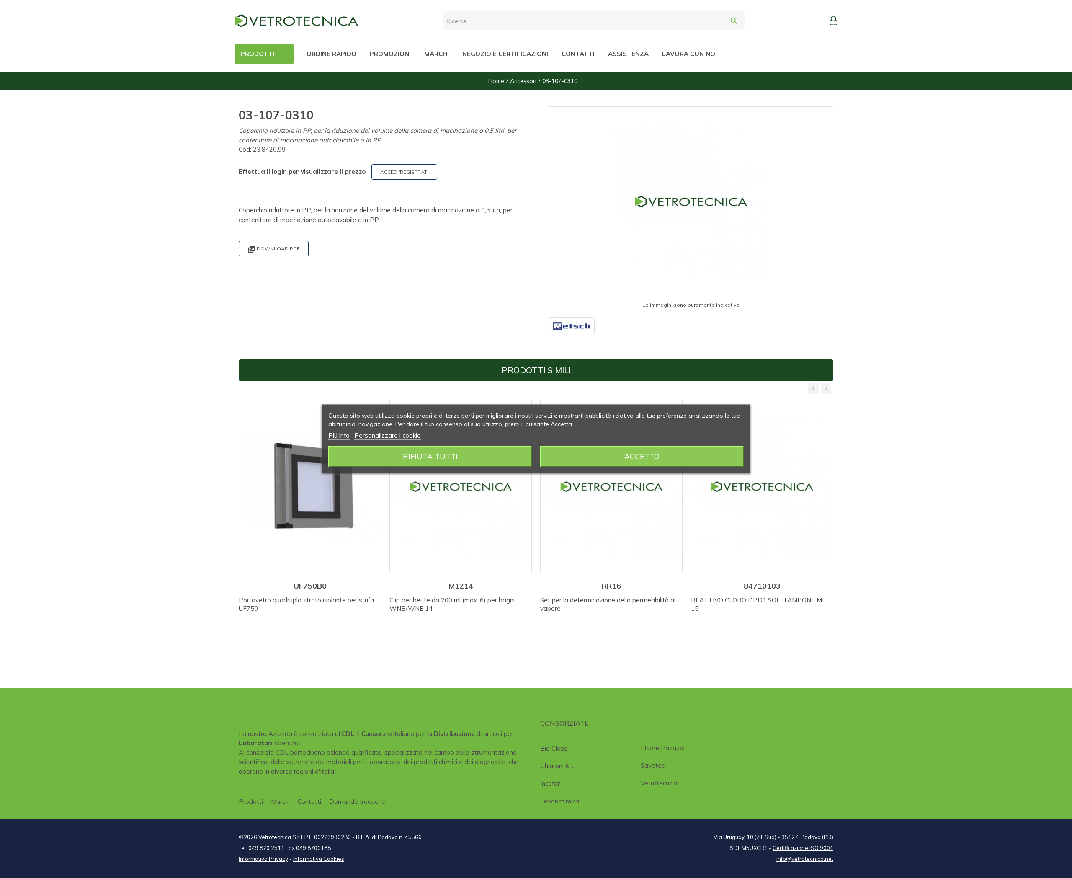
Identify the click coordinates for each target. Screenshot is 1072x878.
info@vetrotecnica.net (804, 858)
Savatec (653, 766)
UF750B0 (310, 586)
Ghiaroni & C (557, 766)
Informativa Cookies (318, 858)
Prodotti (251, 802)
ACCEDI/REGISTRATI (404, 172)
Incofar (550, 784)
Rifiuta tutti (430, 456)
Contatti (309, 802)
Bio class (553, 748)
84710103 (762, 586)
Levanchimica (559, 801)
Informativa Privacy (263, 858)
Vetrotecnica (659, 783)
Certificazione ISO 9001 (803, 847)
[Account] (834, 20)
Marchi (280, 802)
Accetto (642, 456)
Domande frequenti (357, 802)
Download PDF (273, 249)
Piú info (339, 435)
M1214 (460, 586)
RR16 (611, 586)
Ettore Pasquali (663, 748)
